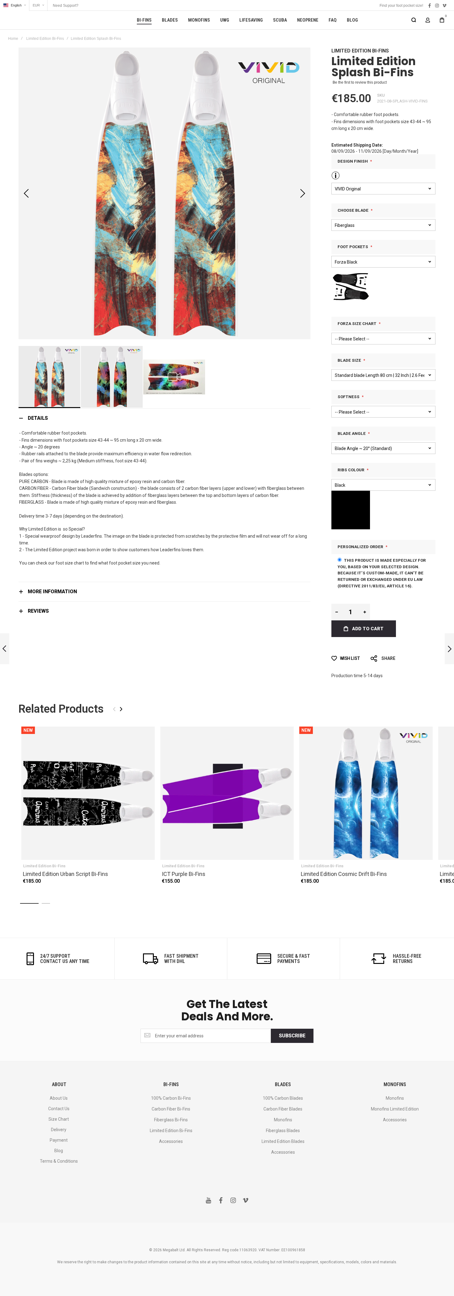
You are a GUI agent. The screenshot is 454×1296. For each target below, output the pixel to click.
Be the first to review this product (360, 82)
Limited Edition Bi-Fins (45, 38)
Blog (58, 1150)
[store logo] (43, 20)
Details (38, 418)
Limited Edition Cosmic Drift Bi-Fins (366, 793)
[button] (14, 5)
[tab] (164, 418)
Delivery (58, 1129)
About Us (59, 1098)
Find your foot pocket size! (401, 5)
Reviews (38, 611)
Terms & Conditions (59, 1161)
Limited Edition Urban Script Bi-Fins (88, 793)
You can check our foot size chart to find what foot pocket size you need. (89, 562)
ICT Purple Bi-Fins (227, 793)
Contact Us (58, 1108)
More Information (52, 591)
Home (13, 38)
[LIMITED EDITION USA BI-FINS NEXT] (449, 649)
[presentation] (121, 709)
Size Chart (58, 1119)
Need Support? (65, 5)
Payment (59, 1140)
